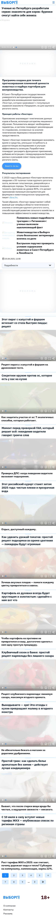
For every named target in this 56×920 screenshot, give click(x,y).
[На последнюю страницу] (43, 882)
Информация (46, 47)
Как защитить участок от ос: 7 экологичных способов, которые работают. (27, 419)
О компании (9, 905)
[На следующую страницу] (35, 882)
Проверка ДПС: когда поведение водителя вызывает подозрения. (27, 475)
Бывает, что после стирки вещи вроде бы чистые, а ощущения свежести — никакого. (27, 808)
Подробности (11, 265)
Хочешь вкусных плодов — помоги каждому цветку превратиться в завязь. (27, 584)
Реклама (7, 913)
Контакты (8, 909)
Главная (11, 897)
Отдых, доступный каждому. (18, 529)
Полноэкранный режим (50, 47)
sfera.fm (13, 197)
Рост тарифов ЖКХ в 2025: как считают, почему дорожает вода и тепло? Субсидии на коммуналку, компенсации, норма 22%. (27, 865)
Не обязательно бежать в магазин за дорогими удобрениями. (23, 752)
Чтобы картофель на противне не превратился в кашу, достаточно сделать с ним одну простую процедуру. (26, 641)
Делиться (53, 47)
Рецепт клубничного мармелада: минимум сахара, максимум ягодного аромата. (26, 695)
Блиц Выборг (9, 2)
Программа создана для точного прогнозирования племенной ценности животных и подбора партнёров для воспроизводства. (25, 85)
